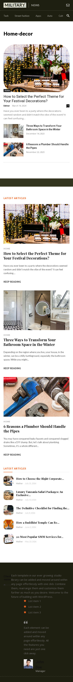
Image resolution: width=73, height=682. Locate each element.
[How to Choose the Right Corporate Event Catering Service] (8, 481)
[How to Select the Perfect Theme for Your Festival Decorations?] (36, 68)
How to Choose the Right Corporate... (40, 478)
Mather (19, 483)
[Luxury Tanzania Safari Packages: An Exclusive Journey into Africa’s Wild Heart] (8, 495)
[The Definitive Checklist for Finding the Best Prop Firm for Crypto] (8, 510)
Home (7, 90)
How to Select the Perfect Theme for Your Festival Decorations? (34, 98)
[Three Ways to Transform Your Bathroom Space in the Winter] (13, 131)
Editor (7, 105)
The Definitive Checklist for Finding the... (42, 508)
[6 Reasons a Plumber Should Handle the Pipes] (13, 149)
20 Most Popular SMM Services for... (39, 537)
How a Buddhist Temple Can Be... (37, 522)
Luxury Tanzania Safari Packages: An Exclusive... (39, 493)
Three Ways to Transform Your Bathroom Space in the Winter (30, 342)
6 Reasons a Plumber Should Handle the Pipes (35, 428)
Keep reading (12, 281)
